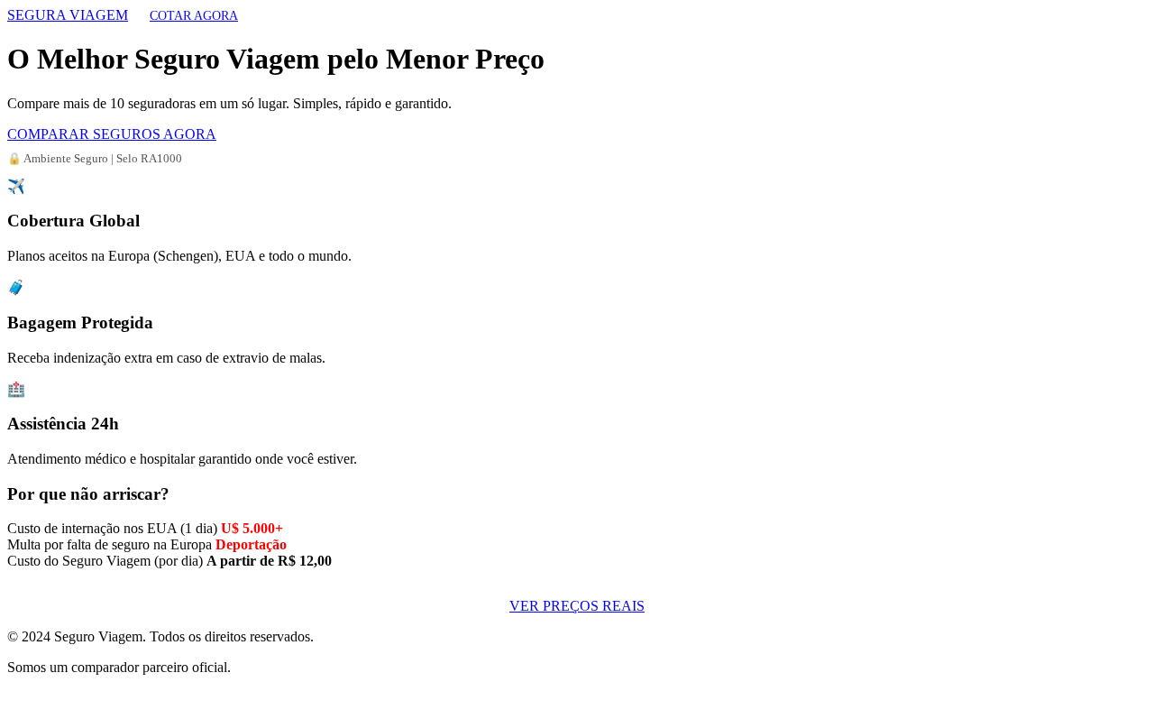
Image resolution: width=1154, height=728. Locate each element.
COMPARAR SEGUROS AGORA (111, 134)
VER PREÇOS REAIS (577, 605)
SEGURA (67, 15)
